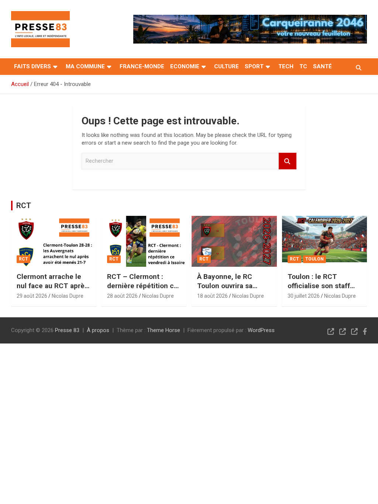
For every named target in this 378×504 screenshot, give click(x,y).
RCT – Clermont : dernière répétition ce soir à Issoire (142, 285)
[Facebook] (365, 331)
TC (303, 66)
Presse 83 (67, 330)
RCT (23, 205)
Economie (184, 66)
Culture (226, 66)
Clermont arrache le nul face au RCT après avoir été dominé (52, 285)
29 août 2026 (32, 296)
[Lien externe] (40, 16)
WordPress (261, 330)
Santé (322, 66)
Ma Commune (85, 66)
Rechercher (287, 161)
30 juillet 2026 (304, 296)
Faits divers (32, 66)
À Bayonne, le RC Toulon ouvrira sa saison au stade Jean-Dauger (232, 290)
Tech (285, 66)
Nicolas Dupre (67, 296)
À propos (98, 330)
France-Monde (142, 66)
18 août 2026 (212, 296)
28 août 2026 (122, 296)
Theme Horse (163, 330)
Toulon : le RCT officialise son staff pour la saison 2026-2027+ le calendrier (320, 290)
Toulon (314, 259)
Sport (254, 66)
